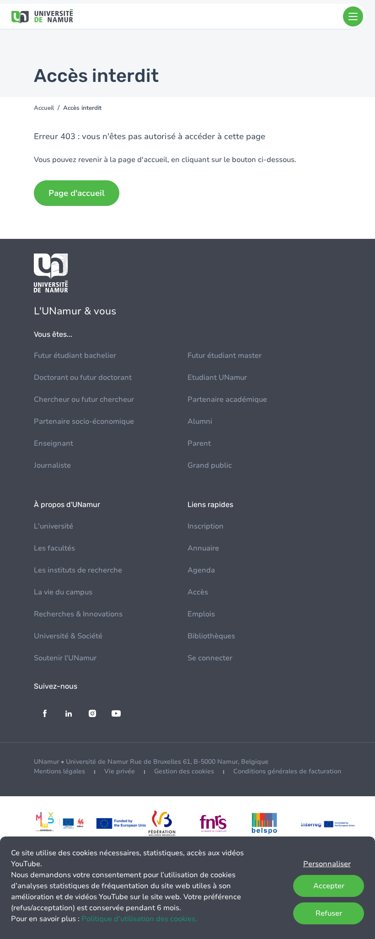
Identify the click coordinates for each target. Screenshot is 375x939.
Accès (198, 592)
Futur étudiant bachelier (75, 356)
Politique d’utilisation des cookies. (139, 919)
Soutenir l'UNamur (65, 658)
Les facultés (54, 548)
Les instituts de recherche (78, 570)
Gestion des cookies (184, 771)
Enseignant (53, 443)
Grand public (210, 465)
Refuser (329, 913)
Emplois (201, 614)
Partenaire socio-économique (84, 421)
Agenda (201, 570)
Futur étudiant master (225, 356)
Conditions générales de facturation (287, 771)
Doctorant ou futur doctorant (83, 377)
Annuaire (203, 548)
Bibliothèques (211, 636)
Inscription (206, 526)
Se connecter (210, 658)
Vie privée (119, 771)
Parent (199, 443)
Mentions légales (59, 771)
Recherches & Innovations (78, 614)
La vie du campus (63, 592)
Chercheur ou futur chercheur (84, 399)
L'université (53, 526)
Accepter (328, 886)
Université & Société (68, 636)
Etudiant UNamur (217, 377)
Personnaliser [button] (327, 864)
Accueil (44, 108)
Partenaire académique (227, 399)
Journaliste (52, 465)
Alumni (200, 421)
